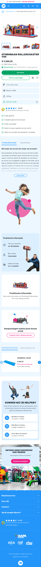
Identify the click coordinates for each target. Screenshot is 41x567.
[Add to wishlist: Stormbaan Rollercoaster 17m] (37, 78)
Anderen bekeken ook (27, 348)
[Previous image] (4, 27)
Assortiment (10, 11)
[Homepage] (4, 6)
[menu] (8, 6)
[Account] (28, 6)
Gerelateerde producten (10, 348)
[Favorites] (33, 6)
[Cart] (37, 6)
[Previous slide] (1, 362)
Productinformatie (9, 143)
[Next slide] (39, 362)
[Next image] (37, 27)
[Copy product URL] (33, 78)
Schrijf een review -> (12, 525)
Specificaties (25, 143)
